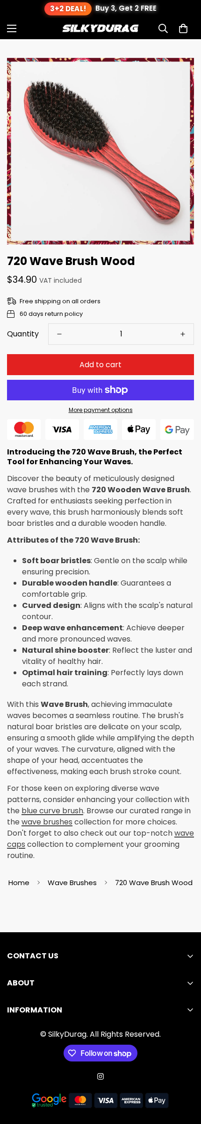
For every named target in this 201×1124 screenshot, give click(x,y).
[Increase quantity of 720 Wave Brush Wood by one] (183, 334)
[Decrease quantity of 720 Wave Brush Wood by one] (59, 334)
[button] (183, 28)
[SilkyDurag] (100, 28)
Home (18, 882)
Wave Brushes (72, 882)
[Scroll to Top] (184, 1074)
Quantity (23, 333)
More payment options (101, 410)
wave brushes (47, 822)
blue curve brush (52, 810)
